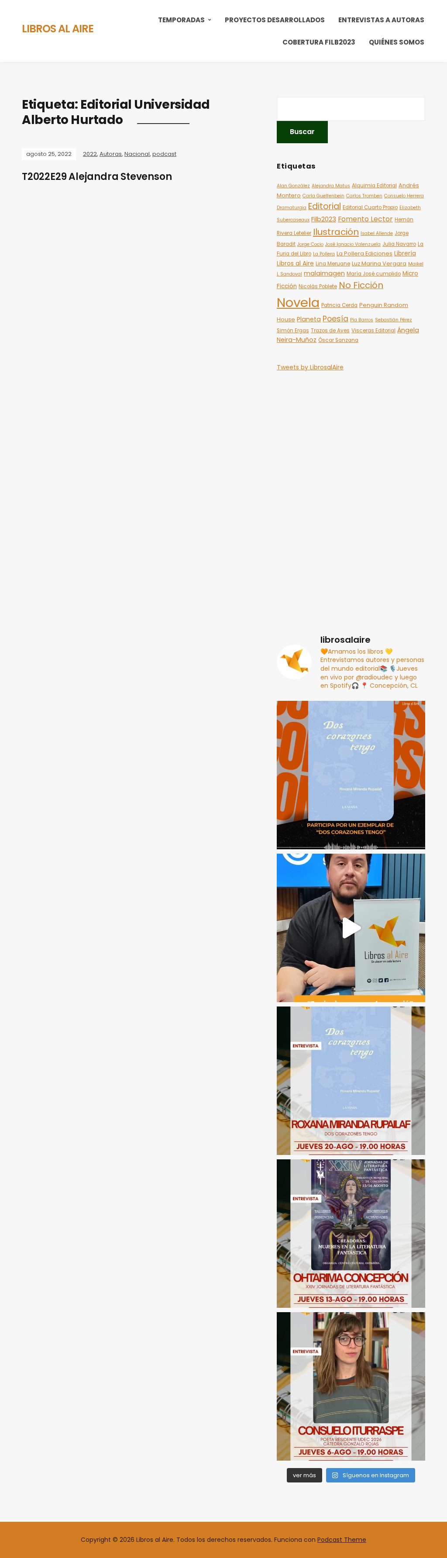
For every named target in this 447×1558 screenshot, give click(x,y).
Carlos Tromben (364, 196)
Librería (405, 253)
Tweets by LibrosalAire (310, 367)
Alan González (293, 186)
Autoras (111, 154)
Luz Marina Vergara (379, 263)
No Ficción (361, 285)
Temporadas (181, 19)
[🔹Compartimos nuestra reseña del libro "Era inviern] (351, 928)
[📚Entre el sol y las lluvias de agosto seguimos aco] (351, 1233)
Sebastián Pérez (393, 320)
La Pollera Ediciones (364, 253)
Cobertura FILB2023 (318, 42)
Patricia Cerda (339, 305)
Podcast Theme (341, 1539)
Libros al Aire (57, 28)
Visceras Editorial (373, 330)
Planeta (309, 319)
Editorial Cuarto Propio (370, 207)
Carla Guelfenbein (323, 196)
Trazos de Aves (330, 330)
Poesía (335, 319)
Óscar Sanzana (338, 340)
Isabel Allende (377, 233)
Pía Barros (361, 320)
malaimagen (324, 273)
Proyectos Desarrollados (275, 19)
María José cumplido (374, 273)
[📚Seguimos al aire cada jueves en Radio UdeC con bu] (351, 1080)
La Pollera (324, 254)
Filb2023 (323, 219)
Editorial (324, 206)
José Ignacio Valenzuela (353, 244)
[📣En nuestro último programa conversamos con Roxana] (351, 775)
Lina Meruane (333, 263)
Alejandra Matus (331, 186)
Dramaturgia (291, 207)
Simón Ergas (293, 330)
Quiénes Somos (396, 42)
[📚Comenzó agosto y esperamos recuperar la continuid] (351, 1386)
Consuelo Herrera (404, 196)
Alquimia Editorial (374, 185)
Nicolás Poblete (318, 286)
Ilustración (336, 232)
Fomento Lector (365, 219)
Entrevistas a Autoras (381, 19)
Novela (298, 302)
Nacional (137, 154)
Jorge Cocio (310, 244)
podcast (164, 154)
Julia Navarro (399, 244)
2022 (90, 154)
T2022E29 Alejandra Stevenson (97, 176)
